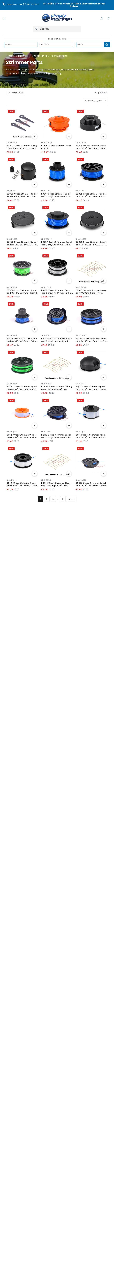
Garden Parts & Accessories (31, 56)
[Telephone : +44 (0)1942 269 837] (4, 4)
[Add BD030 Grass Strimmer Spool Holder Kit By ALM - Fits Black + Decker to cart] (34, 184)
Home (9, 56)
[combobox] (57, 29)
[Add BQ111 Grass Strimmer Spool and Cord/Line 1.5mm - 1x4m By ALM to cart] (103, 377)
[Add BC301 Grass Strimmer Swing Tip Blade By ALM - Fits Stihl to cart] (34, 136)
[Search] (36, 29)
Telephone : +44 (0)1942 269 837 (23, 4)
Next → (71, 499)
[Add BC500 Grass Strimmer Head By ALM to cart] (69, 136)
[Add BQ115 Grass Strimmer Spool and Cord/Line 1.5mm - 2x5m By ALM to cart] (34, 473)
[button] (4, 18)
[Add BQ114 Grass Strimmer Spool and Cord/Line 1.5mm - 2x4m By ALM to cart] (103, 425)
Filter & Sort (17, 92)
